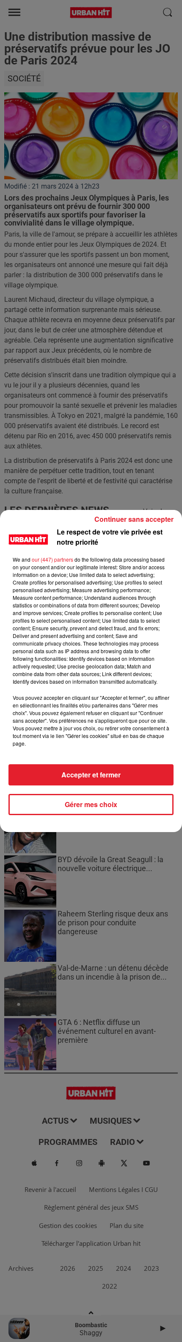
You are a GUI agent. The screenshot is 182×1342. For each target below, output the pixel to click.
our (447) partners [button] (52, 559)
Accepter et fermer (91, 775)
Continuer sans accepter (134, 519)
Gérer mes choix (91, 804)
